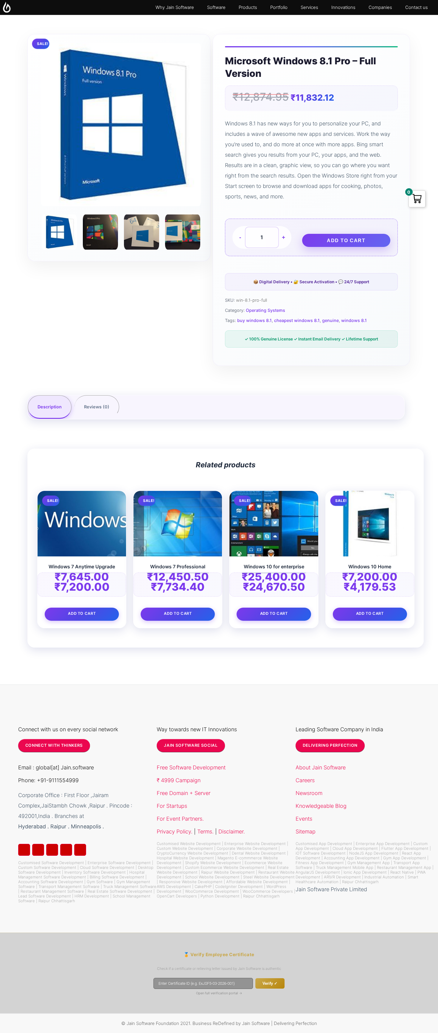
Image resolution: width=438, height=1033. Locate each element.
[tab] (50, 407)
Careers (305, 780)
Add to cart (346, 240)
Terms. (205, 831)
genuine (330, 320)
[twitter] (24, 850)
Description (50, 406)
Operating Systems (265, 310)
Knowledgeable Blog (321, 806)
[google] (52, 850)
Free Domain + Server (183, 793)
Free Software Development (191, 767)
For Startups (172, 806)
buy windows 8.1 (254, 320)
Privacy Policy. (174, 831)
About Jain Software (321, 767)
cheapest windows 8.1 (297, 320)
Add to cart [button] (82, 613)
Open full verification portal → (219, 993)
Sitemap (306, 831)
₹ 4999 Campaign (179, 780)
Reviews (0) (96, 406)
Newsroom (309, 793)
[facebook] (38, 850)
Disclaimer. (231, 831)
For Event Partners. (180, 819)
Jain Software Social (191, 745)
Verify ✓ (270, 983)
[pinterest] (66, 850)
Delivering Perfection (330, 745)
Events (304, 819)
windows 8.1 (354, 320)
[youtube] (80, 850)
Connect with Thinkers (54, 745)
